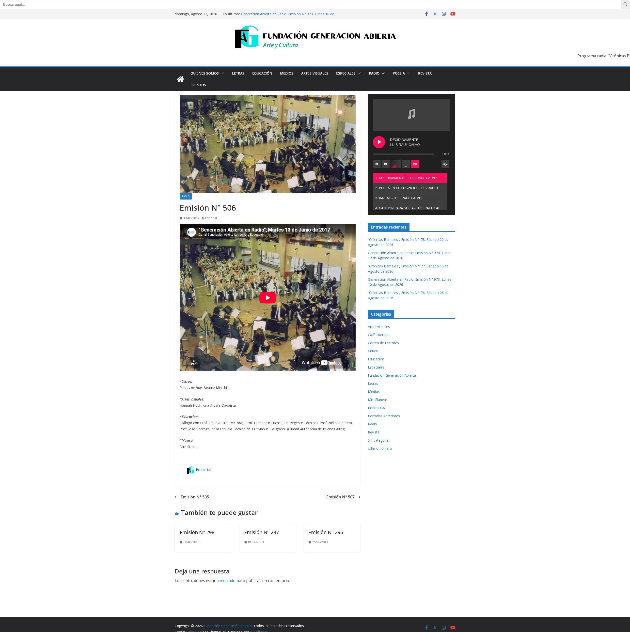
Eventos (198, 85)
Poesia (399, 73)
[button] (221, 73)
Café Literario (379, 334)
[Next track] (386, 164)
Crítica (373, 351)
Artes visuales (314, 73)
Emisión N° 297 (261, 532)
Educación (262, 73)
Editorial (211, 218)
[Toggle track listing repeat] (415, 164)
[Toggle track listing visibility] (445, 164)
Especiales (346, 73)
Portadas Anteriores (384, 416)
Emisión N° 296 (325, 532)
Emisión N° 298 (197, 532)
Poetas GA (376, 407)
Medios (286, 73)
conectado (226, 580)
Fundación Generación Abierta (392, 375)
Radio (374, 73)
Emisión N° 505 (195, 497)
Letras (238, 73)
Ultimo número (380, 448)
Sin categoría (378, 440)
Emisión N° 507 (340, 497)
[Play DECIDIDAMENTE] (379, 142)
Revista (425, 73)
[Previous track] (377, 164)
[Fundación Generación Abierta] (181, 79)
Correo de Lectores (383, 342)
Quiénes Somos (204, 73)
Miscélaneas (378, 399)
